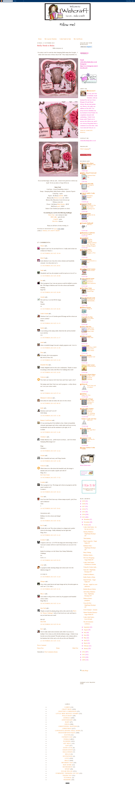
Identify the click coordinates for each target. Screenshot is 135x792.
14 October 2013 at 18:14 (50, 492)
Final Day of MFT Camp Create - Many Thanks (91, 348)
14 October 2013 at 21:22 (50, 535)
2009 (83, 660)
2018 (83, 503)
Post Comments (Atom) (51, 652)
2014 (83, 514)
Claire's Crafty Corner (88, 365)
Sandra (42, 328)
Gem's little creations (88, 408)
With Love (89, 420)
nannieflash (85, 238)
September (87, 627)
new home (67, 765)
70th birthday (87, 538)
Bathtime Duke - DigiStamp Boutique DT (89, 547)
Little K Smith (44, 313)
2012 (83, 652)
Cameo (67, 707)
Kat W (42, 525)
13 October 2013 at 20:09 (50, 292)
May (85, 638)
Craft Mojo (67, 709)
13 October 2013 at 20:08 (50, 276)
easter (67, 735)
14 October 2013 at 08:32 (50, 403)
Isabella (61, 195)
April (85, 640)
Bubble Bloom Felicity (89, 589)
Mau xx (42, 593)
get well (67, 743)
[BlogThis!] (59, 229)
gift (67, 745)
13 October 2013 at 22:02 (50, 372)
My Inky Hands (86, 428)
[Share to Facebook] (62, 229)
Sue (41, 280)
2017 (83, 506)
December (87, 519)
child (66, 724)
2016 (83, 509)
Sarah (41, 270)
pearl (58, 206)
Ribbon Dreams (86, 307)
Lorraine (42, 482)
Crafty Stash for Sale (65, 39)
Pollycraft (67, 715)
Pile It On (55, 221)
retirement (68, 767)
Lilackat (84, 393)
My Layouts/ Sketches (51, 39)
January (86, 648)
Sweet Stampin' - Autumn (90, 609)
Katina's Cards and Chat (89, 419)
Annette (42, 297)
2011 (83, 654)
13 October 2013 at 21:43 (50, 360)
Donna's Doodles (86, 355)
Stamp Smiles (85, 345)
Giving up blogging (87, 234)
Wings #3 (89, 308)
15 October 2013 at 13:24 (50, 577)
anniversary (67, 720)
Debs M (42, 258)
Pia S (41, 629)
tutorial (68, 777)
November (87, 522)
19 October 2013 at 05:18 (50, 624)
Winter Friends (91, 270)
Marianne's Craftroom (46, 398)
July (85, 632)
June (85, 635)
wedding (67, 779)
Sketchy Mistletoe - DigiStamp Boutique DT (89, 533)
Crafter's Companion (67, 711)
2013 (83, 517)
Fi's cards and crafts (87, 183)
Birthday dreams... (88, 555)
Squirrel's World (86, 204)
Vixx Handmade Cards (88, 298)
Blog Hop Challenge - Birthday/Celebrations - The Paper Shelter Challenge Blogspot (89, 243)
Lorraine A (43, 540)
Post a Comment (41, 645)
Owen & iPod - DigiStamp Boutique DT (89, 605)
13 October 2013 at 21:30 (50, 348)
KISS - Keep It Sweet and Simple (89, 173)
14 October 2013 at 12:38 (50, 461)
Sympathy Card (91, 356)
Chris (41, 496)
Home (40, 39)
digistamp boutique (66, 732)
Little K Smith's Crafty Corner (88, 193)
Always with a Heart (87, 163)
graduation (68, 750)
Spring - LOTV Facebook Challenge (91, 377)
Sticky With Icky (86, 326)
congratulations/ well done (67, 730)
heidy (41, 408)
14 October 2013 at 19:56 (50, 520)
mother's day (67, 762)
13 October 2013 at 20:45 (50, 309)
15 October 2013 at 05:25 (50, 560)
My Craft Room (78, 39)
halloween (68, 752)
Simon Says (51, 215)
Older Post (75, 648)
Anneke (42, 455)
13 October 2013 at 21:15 (50, 323)
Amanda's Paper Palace (88, 374)
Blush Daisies (61, 204)
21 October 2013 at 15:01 (50, 641)
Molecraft (84, 384)
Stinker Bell (90, 337)
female (45, 230)
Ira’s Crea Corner (45, 475)
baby (67, 722)
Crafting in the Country (88, 269)
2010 (83, 657)
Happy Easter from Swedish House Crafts (90, 329)
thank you (67, 775)
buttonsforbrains (86, 259)
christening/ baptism (67, 726)
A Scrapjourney (86, 213)
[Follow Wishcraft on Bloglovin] (86, 47)
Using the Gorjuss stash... (90, 567)
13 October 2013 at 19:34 (50, 253)
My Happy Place (86, 250)
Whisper (42, 581)
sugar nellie (67, 771)
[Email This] (58, 229)
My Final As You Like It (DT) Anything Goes (91, 207)
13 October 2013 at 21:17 (50, 337)
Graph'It (55, 219)
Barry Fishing (87, 552)
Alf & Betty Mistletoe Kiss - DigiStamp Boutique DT (89, 594)
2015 (83, 511)
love (67, 758)
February (86, 646)
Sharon (42, 246)
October (86, 524)
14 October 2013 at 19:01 (50, 508)
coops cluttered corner (88, 278)
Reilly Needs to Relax (45, 46)
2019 (83, 501)
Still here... (90, 224)
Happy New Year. (86, 395)
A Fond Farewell (91, 366)
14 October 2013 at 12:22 (50, 451)
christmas (66, 728)
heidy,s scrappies (86, 336)
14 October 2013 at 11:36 (50, 415)
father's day (67, 737)
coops (42, 565)
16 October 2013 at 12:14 (50, 603)
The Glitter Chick (87, 288)
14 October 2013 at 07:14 (50, 393)
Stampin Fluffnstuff (87, 223)
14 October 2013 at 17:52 (50, 477)
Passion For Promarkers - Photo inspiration (91, 281)
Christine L (43, 437)
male (67, 760)
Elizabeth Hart (44, 365)
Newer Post (40, 648)
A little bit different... (89, 574)
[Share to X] (60, 229)
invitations (68, 756)
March (86, 643)
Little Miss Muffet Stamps (67, 713)
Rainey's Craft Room (46, 420)
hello (67, 754)
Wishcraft (91, 90)
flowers (67, 741)
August (86, 630)
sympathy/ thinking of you (67, 773)
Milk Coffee (54, 217)
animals (66, 718)
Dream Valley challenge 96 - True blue (90, 402)
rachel (42, 342)
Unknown (43, 377)
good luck (67, 747)
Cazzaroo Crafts (86, 438)
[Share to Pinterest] (63, 229)
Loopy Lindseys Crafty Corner (88, 448)
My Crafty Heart (54, 230)
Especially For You (87, 317)
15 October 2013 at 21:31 (50, 589)
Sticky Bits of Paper (87, 399)
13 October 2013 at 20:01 (50, 265)
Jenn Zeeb (43, 608)
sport (67, 769)
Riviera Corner (58, 198)
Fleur (41, 352)
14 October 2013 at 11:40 (50, 432)
